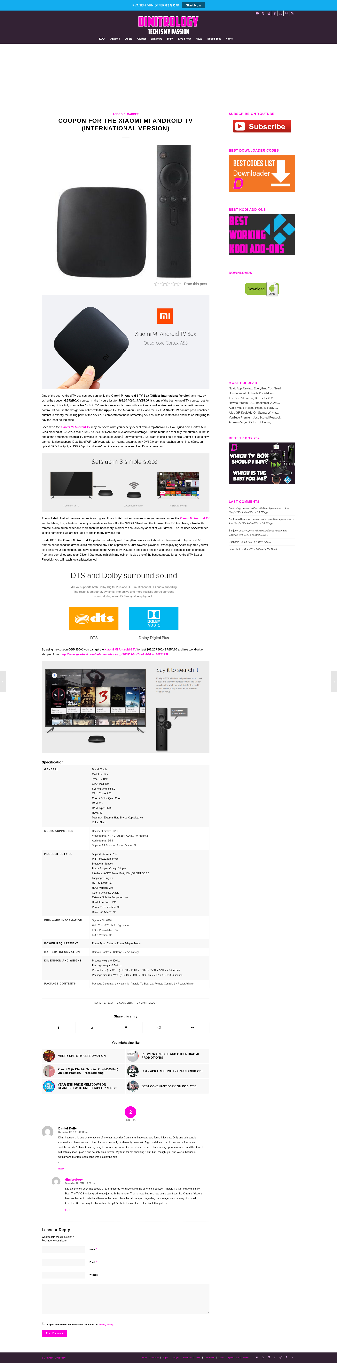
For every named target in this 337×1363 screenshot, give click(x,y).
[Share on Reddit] (159, 1027)
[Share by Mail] (192, 1027)
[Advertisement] (168, 73)
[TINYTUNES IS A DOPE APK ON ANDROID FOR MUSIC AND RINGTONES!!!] (334, 681)
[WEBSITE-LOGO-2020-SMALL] (168, 25)
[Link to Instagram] (269, 13)
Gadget (133, 114)
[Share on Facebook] (58, 1027)
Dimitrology (149, 1002)
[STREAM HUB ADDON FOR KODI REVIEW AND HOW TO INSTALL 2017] (3, 681)
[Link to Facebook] (275, 13)
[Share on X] (92, 1027)
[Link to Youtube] (257, 13)
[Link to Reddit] (280, 13)
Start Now (193, 5)
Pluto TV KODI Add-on (259, 541)
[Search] (237, 39)
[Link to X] (263, 13)
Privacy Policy (106, 1324)
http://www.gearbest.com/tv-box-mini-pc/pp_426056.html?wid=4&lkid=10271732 (114, 654)
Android (119, 114)
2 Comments (125, 1002)
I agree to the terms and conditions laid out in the (80, 1324)
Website (94, 1275)
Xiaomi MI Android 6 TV (121, 649)
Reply (61, 1169)
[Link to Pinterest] (286, 13)
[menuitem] (102, 39)
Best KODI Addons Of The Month (260, 549)
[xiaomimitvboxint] (125, 212)
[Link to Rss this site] (292, 13)
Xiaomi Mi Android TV (75, 427)
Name (93, 1249)
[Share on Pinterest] (125, 1027)
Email (93, 1262)
